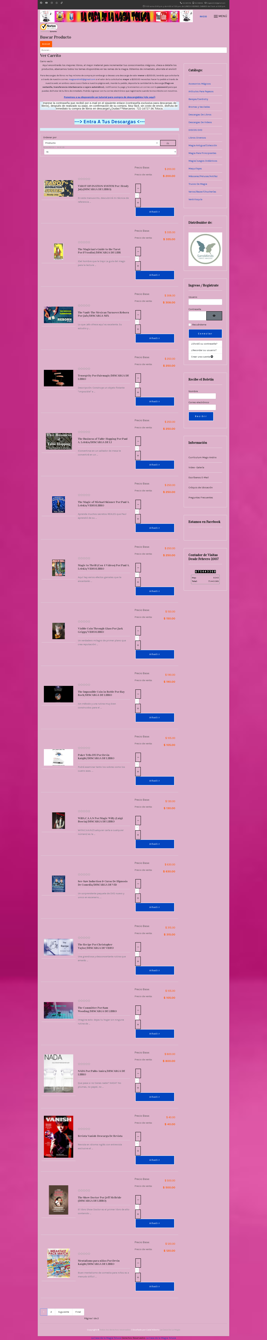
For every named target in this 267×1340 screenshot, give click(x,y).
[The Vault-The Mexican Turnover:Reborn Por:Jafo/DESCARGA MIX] (58, 315)
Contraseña (195, 309)
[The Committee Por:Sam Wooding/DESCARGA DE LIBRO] (58, 1010)
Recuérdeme (199, 324)
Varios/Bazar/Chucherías (202, 191)
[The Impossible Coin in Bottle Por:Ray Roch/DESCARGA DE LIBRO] (58, 694)
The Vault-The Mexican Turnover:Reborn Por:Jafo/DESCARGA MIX (103, 314)
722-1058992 (198, 3)
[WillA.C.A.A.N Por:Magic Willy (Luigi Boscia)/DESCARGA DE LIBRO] (58, 820)
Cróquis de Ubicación (201, 487)
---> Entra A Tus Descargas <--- (109, 121)
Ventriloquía (195, 199)
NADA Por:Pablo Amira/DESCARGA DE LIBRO (101, 1072)
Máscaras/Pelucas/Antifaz (203, 176)
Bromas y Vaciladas (199, 106)
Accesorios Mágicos (200, 83)
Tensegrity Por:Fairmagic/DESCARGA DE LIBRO (103, 377)
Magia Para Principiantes (202, 153)
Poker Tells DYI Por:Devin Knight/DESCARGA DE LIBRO (96, 756)
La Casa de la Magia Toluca (106, 1337)
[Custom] (62, 3)
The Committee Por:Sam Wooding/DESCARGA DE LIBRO (97, 1009)
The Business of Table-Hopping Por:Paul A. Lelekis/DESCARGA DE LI (102, 440)
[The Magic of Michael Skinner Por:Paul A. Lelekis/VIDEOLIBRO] (58, 504)
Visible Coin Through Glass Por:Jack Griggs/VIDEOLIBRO (100, 630)
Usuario (193, 297)
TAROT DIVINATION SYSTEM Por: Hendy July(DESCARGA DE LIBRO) (103, 187)
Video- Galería (196, 467)
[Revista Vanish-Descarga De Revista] (58, 1137)
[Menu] (220, 16)
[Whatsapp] (57, 3)
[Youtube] (46, 3)
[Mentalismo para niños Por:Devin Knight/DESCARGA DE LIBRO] (58, 1263)
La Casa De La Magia (170, 1329)
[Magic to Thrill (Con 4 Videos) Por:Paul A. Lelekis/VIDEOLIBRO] (58, 568)
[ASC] (168, 143)
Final (78, 1311)
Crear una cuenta (201, 356)
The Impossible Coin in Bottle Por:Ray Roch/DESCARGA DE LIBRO (101, 693)
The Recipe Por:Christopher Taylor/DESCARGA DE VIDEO (96, 946)
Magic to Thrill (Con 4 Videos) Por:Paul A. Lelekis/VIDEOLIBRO (103, 567)
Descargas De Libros (200, 114)
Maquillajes (195, 168)
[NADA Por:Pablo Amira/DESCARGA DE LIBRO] (58, 1073)
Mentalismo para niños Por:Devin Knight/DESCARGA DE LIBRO (99, 1262)
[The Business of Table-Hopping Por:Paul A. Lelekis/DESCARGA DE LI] (58, 441)
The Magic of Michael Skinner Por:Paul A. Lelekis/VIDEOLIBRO (103, 503)
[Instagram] (52, 3)
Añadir (154, 211)
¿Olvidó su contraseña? (204, 343)
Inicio (203, 16)
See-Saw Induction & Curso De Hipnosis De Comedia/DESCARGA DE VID (102, 883)
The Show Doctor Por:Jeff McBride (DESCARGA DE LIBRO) (99, 1199)
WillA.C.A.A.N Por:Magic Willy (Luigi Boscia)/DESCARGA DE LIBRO (100, 820)
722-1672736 (186, 3)
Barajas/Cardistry (198, 99)
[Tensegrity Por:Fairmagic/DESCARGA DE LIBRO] (58, 378)
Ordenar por (50, 137)
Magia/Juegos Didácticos (203, 160)
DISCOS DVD (195, 129)
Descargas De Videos (200, 122)
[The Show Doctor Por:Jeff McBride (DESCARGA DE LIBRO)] (58, 1200)
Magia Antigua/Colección (203, 145)
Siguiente (63, 1311)
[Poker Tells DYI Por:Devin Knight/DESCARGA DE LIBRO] (58, 757)
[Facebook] (41, 3)
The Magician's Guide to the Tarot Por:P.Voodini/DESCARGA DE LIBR (99, 251)
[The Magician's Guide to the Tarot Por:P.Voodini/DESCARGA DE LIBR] (58, 251)
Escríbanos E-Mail (199, 477)
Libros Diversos (197, 137)
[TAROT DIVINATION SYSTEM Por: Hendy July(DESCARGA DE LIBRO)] (58, 188)
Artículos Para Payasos (201, 91)
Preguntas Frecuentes (201, 497)
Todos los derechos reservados (115, 1329)
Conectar (205, 333)
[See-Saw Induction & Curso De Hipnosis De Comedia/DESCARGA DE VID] (58, 884)
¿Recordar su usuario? (204, 350)
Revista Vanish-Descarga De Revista (100, 1136)
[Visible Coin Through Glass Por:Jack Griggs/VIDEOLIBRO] (58, 631)
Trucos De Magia (198, 183)
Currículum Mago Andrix (202, 457)
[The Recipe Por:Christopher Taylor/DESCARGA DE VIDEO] (58, 947)
